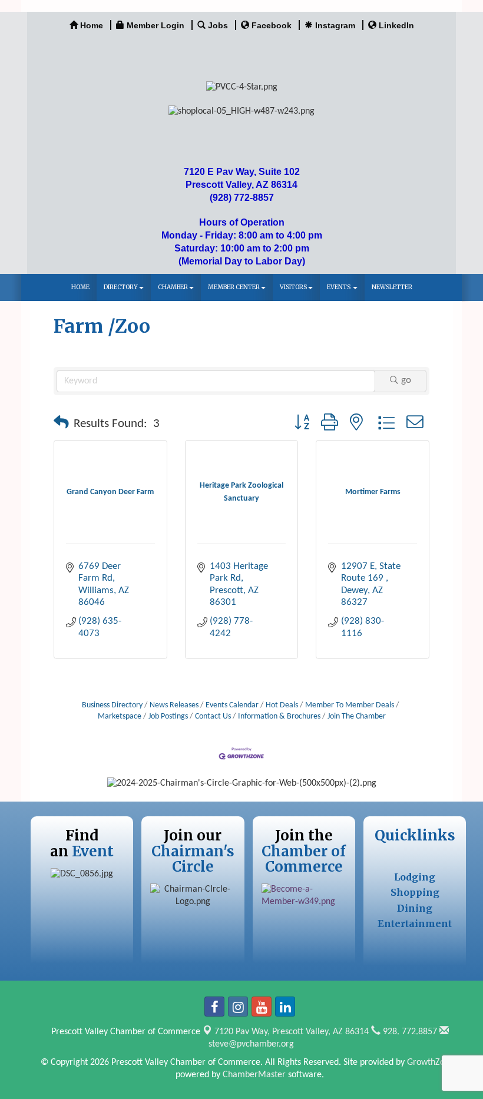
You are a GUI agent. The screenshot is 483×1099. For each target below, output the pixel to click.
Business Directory (112, 705)
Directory (121, 287)
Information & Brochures (279, 716)
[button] (61, 424)
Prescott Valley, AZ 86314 (291, 1032)
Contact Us (213, 716)
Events (339, 287)
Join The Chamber (356, 716)
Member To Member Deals (349, 705)
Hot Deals (282, 705)
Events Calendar (232, 705)
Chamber (173, 287)
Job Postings (168, 716)
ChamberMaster (254, 1075)
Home (80, 287)
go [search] (406, 380)
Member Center (234, 287)
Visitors (293, 287)
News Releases (174, 705)
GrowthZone (430, 1062)
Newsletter (392, 287)
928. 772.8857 (409, 1032)
